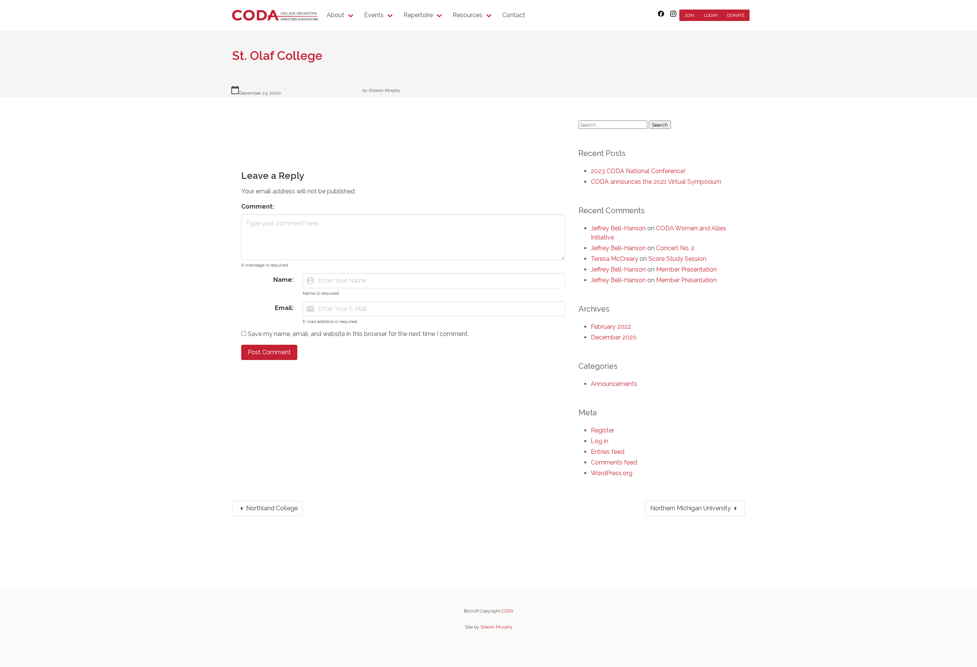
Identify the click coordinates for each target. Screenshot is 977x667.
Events (374, 15)
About (335, 15)
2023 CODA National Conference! (638, 171)
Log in (599, 441)
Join (689, 15)
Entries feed (607, 451)
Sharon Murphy (384, 90)
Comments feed (614, 462)
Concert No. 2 (675, 248)
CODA (507, 611)
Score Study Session (677, 258)
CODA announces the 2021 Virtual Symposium (656, 181)
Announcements (614, 383)
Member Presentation (686, 269)
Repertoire (418, 15)
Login (710, 15)
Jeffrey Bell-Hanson (618, 228)
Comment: (257, 206)
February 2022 (611, 326)
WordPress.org (611, 473)
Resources (467, 15)
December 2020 (614, 337)
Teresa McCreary (614, 258)
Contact (513, 15)
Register (602, 430)
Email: (284, 308)
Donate (736, 15)
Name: (283, 279)
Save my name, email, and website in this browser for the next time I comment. (358, 334)
